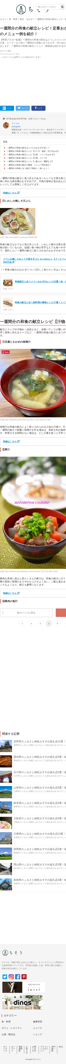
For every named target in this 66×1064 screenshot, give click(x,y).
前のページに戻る (26, 612)
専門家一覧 (53, 1049)
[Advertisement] (33, 55)
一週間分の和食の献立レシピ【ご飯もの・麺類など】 (30, 161)
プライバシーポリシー (44, 1049)
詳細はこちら (10, 192)
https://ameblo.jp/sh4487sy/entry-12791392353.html (27, 420)
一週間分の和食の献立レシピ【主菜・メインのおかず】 (31, 154)
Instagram (16, 126)
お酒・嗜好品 (8, 1034)
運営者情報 (20, 1049)
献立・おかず (26, 19)
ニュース (37, 1028)
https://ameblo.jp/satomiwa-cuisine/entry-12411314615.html (31, 571)
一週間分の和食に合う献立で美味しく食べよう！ (28, 168)
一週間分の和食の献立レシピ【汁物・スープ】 (27, 158)
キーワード (13, 1049)
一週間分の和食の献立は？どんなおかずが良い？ (28, 148)
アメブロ (16, 123)
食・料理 (13, 19)
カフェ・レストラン (12, 1028)
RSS (61, 1047)
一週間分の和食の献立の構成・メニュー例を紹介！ (29, 165)
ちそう (3, 19)
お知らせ (27, 1050)
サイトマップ (5, 1049)
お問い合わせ (34, 1049)
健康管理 (37, 1021)
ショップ (37, 1034)
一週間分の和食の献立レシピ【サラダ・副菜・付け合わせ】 (33, 151)
